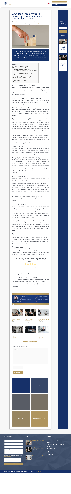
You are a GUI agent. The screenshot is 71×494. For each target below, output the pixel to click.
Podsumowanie (16, 81)
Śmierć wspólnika (18, 72)
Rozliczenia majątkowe (19, 79)
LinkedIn (13, 288)
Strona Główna (25, 3)
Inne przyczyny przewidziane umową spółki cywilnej (25, 76)
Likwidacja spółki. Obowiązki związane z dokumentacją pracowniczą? (17, 336)
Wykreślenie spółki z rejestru (21, 80)
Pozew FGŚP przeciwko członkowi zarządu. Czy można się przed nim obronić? (29, 320)
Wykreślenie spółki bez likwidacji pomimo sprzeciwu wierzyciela (43, 319)
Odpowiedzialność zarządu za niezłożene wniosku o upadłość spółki (43, 336)
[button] (59, 1)
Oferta (30, 3)
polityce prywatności (7, 456)
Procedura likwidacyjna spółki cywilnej (21, 77)
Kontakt (42, 3)
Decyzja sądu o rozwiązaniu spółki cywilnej (23, 73)
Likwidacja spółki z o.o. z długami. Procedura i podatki (30, 335)
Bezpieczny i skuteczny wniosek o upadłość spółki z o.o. (17, 319)
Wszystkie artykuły (19, 291)
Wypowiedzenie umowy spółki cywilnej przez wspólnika (26, 70)
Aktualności (35, 3)
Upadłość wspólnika (19, 74)
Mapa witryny (38, 471)
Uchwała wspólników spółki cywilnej (22, 69)
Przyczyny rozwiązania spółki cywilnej (21, 67)
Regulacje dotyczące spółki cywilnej (21, 66)
